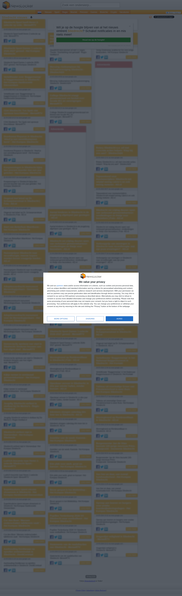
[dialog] (91, 298)
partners (60, 285)
